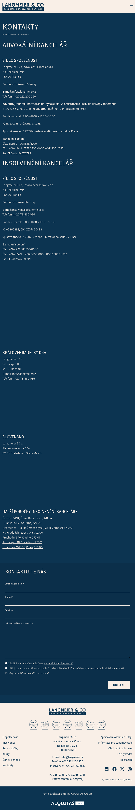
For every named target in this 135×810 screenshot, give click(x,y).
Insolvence (8, 742)
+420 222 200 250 (24, 96)
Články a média (11, 759)
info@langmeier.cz (24, 91)
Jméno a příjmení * (14, 583)
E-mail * (9, 597)
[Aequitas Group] (67, 802)
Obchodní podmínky (120, 748)
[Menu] (130, 5)
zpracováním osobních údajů (58, 663)
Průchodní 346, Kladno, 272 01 (21, 537)
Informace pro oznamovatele (115, 742)
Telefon (9, 610)
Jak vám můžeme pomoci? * (19, 623)
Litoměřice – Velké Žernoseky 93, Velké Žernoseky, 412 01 (37, 528)
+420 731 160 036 (24, 214)
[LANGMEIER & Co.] (23, 6)
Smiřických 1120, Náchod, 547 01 (22, 542)
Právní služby (10, 748)
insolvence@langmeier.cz (28, 210)
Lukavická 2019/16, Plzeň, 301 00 (22, 547)
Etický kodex (125, 754)
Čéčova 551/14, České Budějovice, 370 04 (27, 518)
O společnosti (10, 737)
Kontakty (25, 35)
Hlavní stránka (9, 35)
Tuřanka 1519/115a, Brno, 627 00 (21, 523)
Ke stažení (126, 759)
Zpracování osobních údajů (117, 737)
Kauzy (6, 754)
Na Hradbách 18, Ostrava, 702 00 (22, 532)
